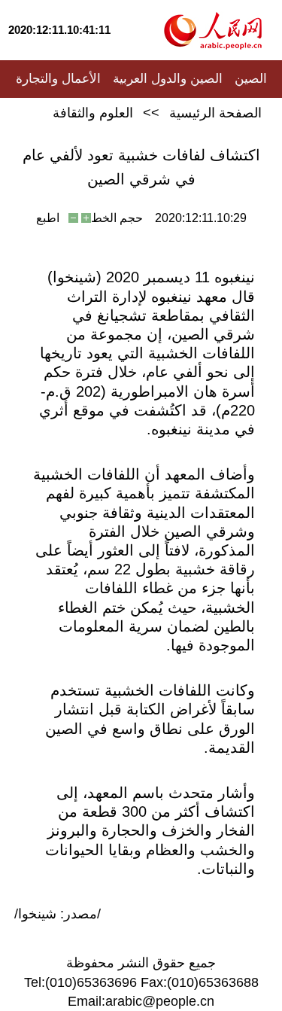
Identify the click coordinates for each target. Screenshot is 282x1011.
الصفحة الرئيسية (215, 112)
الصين (251, 79)
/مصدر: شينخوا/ (57, 913)
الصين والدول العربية (168, 79)
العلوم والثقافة (93, 112)
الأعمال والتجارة (58, 79)
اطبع (47, 218)
